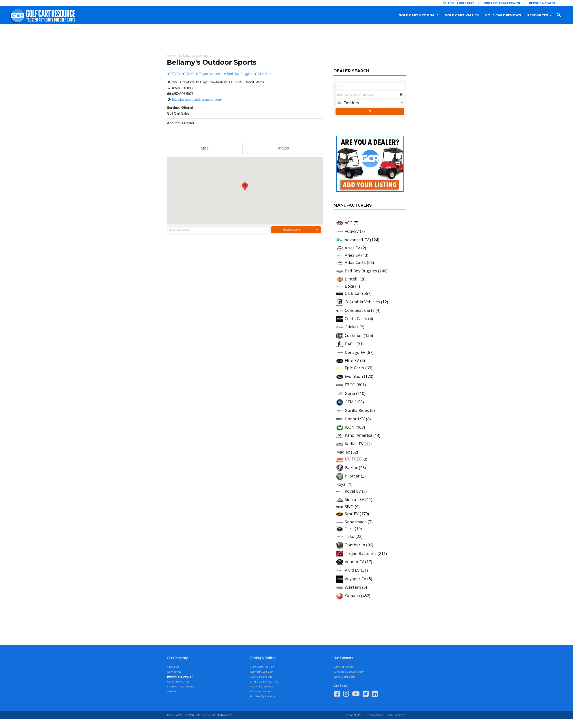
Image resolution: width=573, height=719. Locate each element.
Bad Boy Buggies (239, 74)
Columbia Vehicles (362, 301)
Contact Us (174, 671)
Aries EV (352, 255)
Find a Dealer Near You (264, 681)
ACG (349, 222)
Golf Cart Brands (261, 676)
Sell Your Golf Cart (458, 3)
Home (171, 56)
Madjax (343, 452)
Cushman (354, 335)
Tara (349, 528)
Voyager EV (355, 578)
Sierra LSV (354, 499)
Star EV (352, 513)
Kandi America (358, 435)
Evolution (354, 376)
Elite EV (352, 360)
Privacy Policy (375, 715)
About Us (173, 666)
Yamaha (352, 595)
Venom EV (354, 561)
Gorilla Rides (357, 410)
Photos (282, 148)
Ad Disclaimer (397, 715)
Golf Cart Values (462, 15)
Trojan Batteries (210, 74)
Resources (537, 15)
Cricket (351, 327)
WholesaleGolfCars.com (349, 671)
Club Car (264, 74)
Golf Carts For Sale (418, 15)
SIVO (349, 506)
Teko (349, 536)
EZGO (175, 74)
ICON (350, 427)
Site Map (172, 691)
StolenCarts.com (344, 676)
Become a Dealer (542, 3)
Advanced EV (357, 239)
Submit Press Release (180, 686)
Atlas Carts (355, 262)
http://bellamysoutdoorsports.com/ (197, 99)
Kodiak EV (354, 443)
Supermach (356, 521)
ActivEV (352, 231)
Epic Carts (354, 367)
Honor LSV (355, 419)
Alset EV (352, 247)
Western (353, 587)
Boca (349, 286)
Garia (350, 393)
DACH (350, 344)
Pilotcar (352, 476)
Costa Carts (356, 318)
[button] (563, 15)
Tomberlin (355, 545)
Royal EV (353, 491)
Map (205, 148)
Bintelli (351, 279)
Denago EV (355, 352)
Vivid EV (352, 570)
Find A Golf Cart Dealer (501, 3)
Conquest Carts (359, 310)
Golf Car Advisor (344, 666)
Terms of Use (353, 715)
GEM (189, 74)
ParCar (351, 467)
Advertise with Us (178, 681)
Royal (341, 484)
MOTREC (353, 459)
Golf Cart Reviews (503, 15)
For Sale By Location (263, 696)
